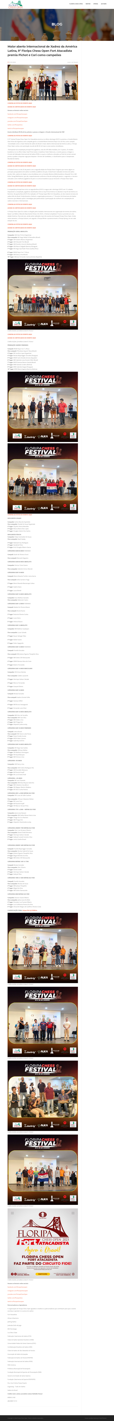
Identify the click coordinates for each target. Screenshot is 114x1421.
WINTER (88, 4)
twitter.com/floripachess (15, 125)
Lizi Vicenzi (74, 62)
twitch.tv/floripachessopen (16, 128)
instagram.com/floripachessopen (18, 117)
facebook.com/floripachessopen (17, 114)
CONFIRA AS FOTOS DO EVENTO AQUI (20, 103)
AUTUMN (103, 4)
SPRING (95, 4)
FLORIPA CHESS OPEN (76, 4)
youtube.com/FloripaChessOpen (17, 121)
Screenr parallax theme (91, 1418)
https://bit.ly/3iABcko (30, 910)
